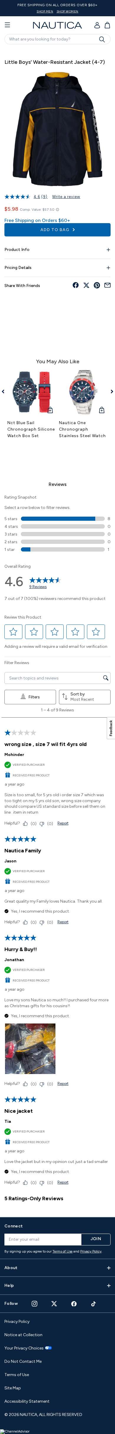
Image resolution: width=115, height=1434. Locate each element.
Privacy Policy (90, 1251)
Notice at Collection (23, 1334)
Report (63, 823)
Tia (7, 1121)
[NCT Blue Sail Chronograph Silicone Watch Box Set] (32, 392)
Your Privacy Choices (24, 1348)
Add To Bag (55, 229)
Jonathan (14, 959)
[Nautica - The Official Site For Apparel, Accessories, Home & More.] (57, 25)
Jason (10, 861)
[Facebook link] (74, 1304)
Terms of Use (62, 1251)
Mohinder (14, 754)
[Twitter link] (54, 1303)
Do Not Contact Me (23, 1361)
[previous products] (5, 391)
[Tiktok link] (94, 1304)
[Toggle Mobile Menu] (7, 25)
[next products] (110, 391)
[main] (57, 630)
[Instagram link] (34, 1304)
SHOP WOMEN (67, 11)
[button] (13, 631)
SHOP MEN (45, 11)
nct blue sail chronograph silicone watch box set (31, 429)
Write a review (66, 196)
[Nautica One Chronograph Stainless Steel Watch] (83, 392)
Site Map (12, 1388)
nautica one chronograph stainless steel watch (82, 429)
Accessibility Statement (27, 1401)
